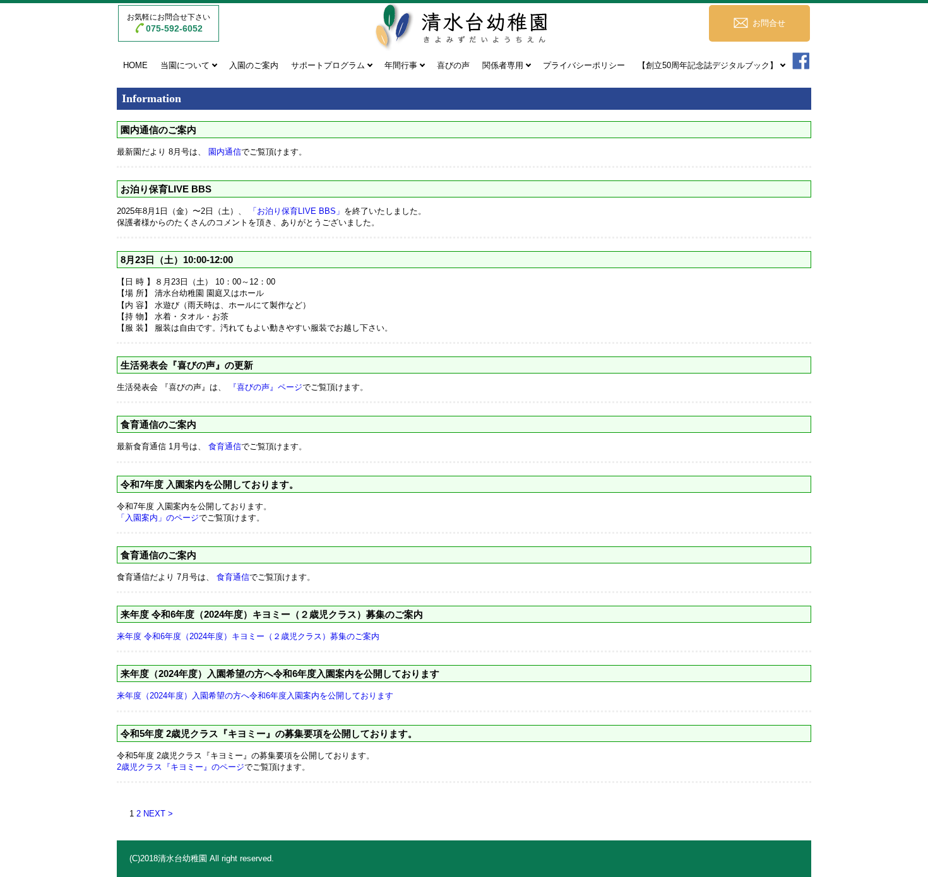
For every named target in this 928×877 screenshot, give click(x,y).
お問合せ (769, 23)
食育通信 (224, 446)
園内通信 (224, 151)
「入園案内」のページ (158, 517)
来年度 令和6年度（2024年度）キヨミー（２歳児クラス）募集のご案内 (248, 636)
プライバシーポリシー (584, 65)
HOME (135, 65)
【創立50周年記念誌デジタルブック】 (708, 65)
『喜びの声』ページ (265, 387)
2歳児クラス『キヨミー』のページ (180, 767)
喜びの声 (453, 65)
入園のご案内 (253, 65)
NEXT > (158, 813)
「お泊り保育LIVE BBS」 (296, 211)
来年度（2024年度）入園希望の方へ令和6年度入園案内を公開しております (255, 695)
